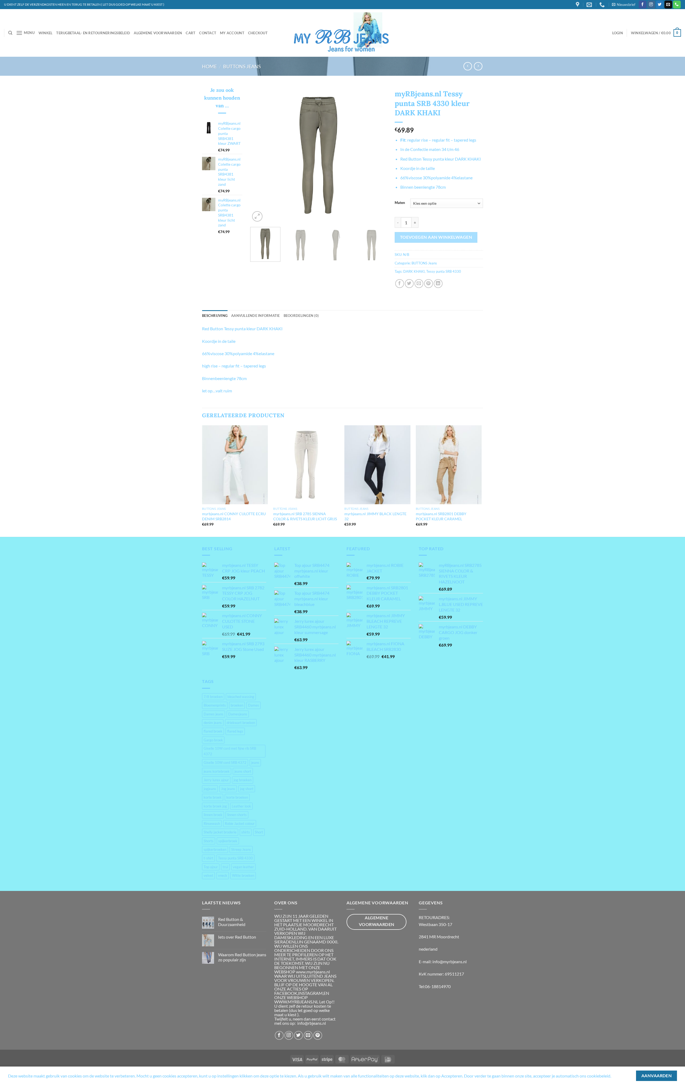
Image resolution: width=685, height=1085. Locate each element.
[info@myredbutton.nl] (590, 4)
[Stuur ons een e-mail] (668, 5)
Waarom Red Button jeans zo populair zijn (242, 957)
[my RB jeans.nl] (343, 33)
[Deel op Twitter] (409, 283)
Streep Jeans (241, 849)
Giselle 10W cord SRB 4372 (225, 762)
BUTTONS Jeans (242, 66)
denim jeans (213, 722)
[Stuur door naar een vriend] (418, 283)
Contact (207, 33)
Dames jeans (213, 714)
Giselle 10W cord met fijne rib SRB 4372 (230, 751)
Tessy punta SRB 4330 (443, 271)
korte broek (213, 797)
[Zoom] (257, 216)
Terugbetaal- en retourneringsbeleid (93, 33)
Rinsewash (212, 823)
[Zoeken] (10, 33)
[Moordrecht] (578, 4)
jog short (246, 789)
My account (232, 33)
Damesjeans (237, 714)
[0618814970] (602, 4)
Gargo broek (213, 740)
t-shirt (208, 858)
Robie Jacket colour (239, 823)
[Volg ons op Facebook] (642, 5)
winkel (46, 33)
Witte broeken (243, 875)
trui (225, 867)
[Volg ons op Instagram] (651, 5)
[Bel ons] (677, 5)
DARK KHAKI (414, 271)
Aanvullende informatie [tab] (255, 315)
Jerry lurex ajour (216, 780)
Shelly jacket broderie (220, 832)
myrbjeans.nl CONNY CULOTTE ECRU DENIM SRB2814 (234, 516)
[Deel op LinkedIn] (438, 283)
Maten (400, 203)
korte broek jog (215, 806)
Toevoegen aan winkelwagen (436, 237)
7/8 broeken (213, 697)
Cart (190, 33)
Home (209, 66)
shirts (245, 832)
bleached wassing (240, 697)
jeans (255, 762)
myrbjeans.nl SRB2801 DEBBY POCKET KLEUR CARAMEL (441, 516)
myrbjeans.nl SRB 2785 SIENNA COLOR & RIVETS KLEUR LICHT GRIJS (305, 516)
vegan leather (243, 867)
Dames (253, 705)
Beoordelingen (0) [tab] (301, 315)
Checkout (258, 33)
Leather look (241, 806)
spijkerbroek (227, 841)
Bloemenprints (215, 705)
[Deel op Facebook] (399, 283)
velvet (208, 875)
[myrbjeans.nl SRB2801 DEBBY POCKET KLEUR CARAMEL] (449, 464)
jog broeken (243, 780)
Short (259, 832)
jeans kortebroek (217, 771)
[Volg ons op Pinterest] (317, 1035)
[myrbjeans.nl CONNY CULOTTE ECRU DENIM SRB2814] (235, 464)
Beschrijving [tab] (214, 315)
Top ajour (211, 867)
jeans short (242, 771)
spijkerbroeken (215, 849)
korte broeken (237, 797)
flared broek (213, 731)
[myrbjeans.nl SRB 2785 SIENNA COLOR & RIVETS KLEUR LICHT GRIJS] (306, 464)
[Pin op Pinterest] (428, 283)
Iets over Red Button (237, 936)
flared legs (235, 731)
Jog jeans (228, 789)
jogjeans (210, 789)
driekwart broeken (241, 722)
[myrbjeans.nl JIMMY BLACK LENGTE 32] (377, 464)
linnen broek (213, 815)
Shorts (209, 841)
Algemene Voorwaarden (158, 33)
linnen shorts (237, 815)
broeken (237, 705)
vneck (222, 875)
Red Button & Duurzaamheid (231, 922)
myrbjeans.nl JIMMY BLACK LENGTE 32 (375, 516)
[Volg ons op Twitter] (660, 5)
